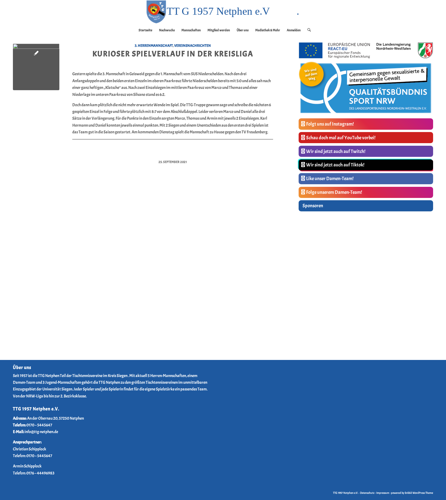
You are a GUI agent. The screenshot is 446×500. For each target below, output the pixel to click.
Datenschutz (367, 493)
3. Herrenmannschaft (154, 45)
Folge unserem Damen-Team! (334, 192)
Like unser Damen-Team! (330, 178)
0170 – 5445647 (39, 425)
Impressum (382, 493)
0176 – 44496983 (40, 473)
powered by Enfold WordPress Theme (412, 493)
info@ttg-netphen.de (41, 431)
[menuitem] (145, 30)
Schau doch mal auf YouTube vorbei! (341, 138)
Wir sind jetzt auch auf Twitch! (335, 151)
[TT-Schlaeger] (36, 67)
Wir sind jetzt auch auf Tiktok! (335, 165)
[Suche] (307, 30)
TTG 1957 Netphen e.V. (346, 493)
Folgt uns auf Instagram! (330, 124)
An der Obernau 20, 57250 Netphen (55, 418)
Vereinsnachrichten (192, 45)
